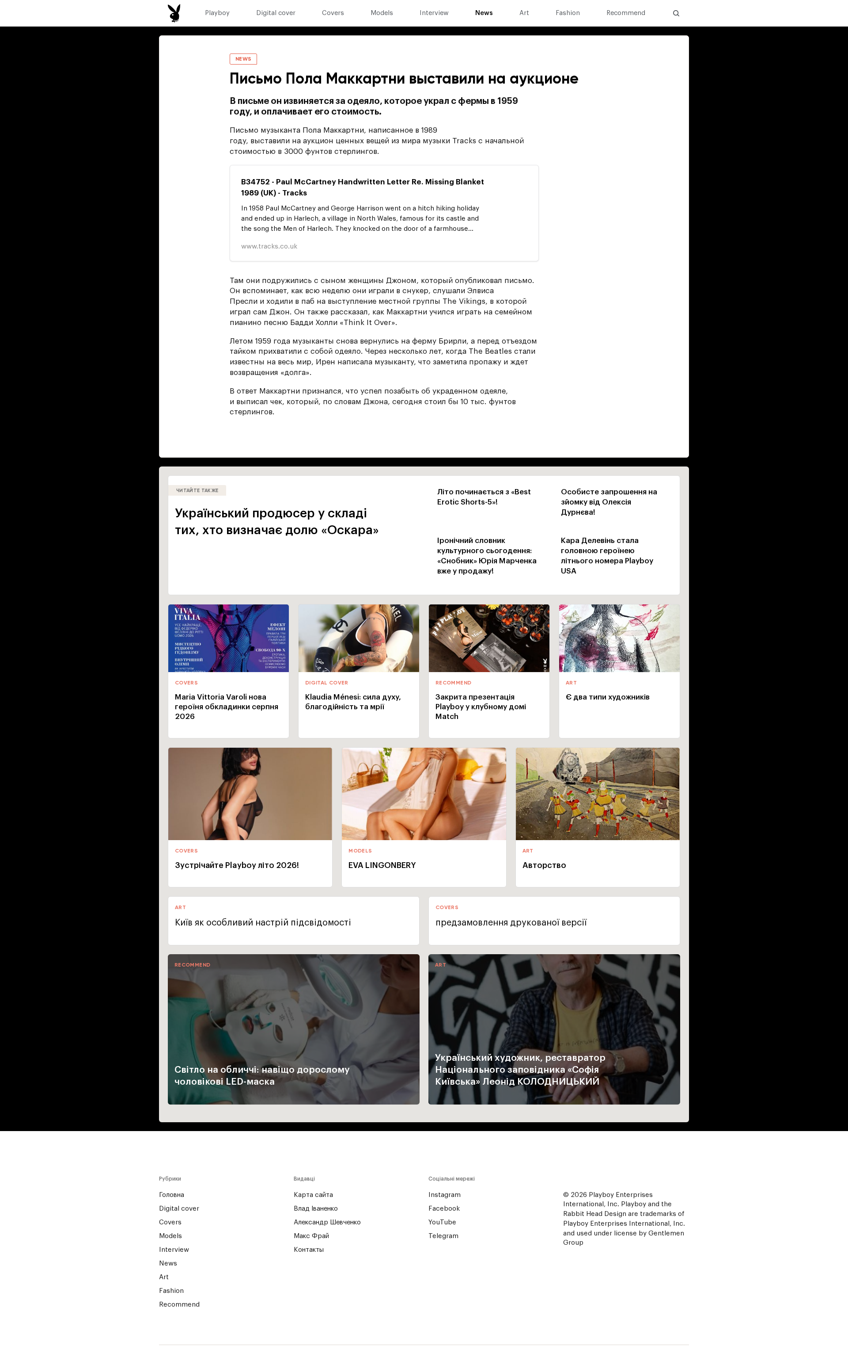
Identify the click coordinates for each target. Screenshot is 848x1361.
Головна (171, 1195)
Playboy (217, 13)
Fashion (568, 13)
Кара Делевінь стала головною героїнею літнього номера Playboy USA (607, 556)
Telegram (443, 1236)
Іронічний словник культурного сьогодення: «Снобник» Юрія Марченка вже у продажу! (487, 556)
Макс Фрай (311, 1236)
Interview (434, 13)
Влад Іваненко (316, 1208)
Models (382, 13)
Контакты (309, 1249)
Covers (333, 13)
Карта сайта (313, 1195)
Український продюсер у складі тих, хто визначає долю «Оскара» (277, 521)
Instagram (444, 1195)
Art (524, 13)
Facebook (444, 1208)
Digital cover (275, 13)
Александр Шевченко (327, 1222)
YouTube (442, 1222)
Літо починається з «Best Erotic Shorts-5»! (484, 497)
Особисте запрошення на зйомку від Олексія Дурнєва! (609, 502)
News (484, 13)
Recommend (625, 13)
